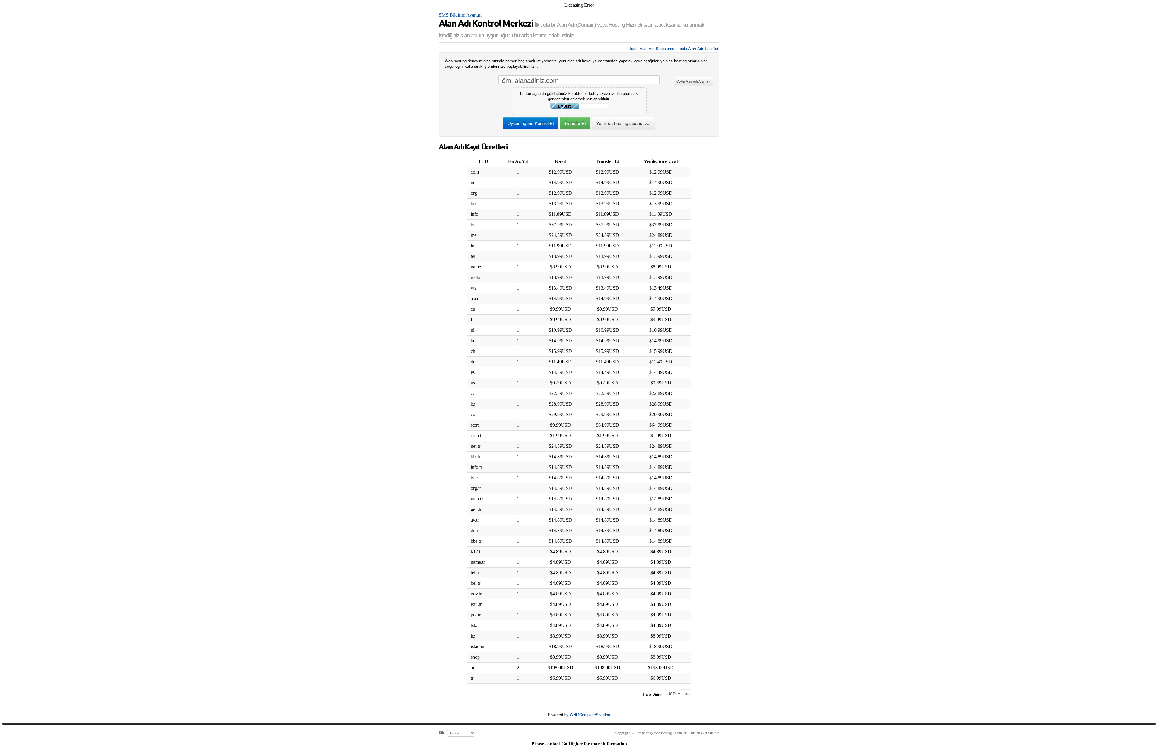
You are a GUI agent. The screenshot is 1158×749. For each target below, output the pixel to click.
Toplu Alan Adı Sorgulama (651, 48)
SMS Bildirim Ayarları (460, 14)
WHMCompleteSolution (590, 714)
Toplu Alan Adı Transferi (698, 48)
